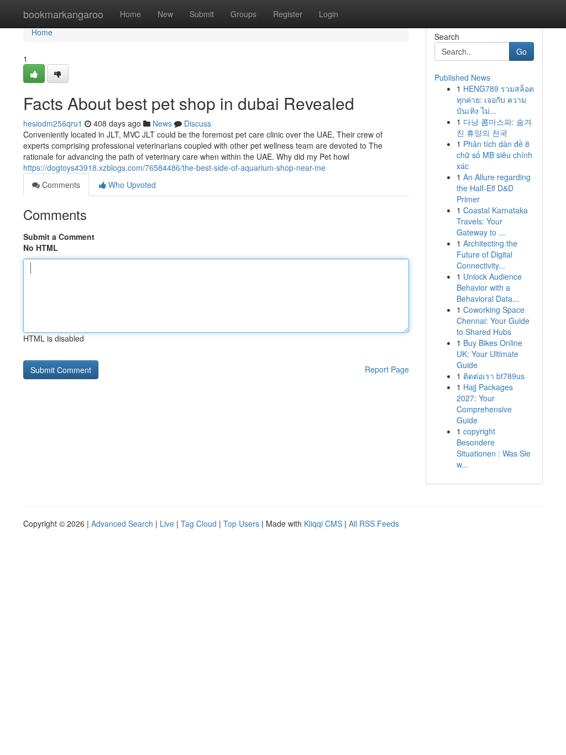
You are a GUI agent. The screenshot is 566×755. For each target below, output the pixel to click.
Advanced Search (122, 523)
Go (521, 51)
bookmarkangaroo (63, 14)
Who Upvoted (131, 184)
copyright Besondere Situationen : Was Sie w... (494, 448)
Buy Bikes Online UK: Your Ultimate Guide (489, 353)
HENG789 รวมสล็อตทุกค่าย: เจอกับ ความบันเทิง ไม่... (495, 99)
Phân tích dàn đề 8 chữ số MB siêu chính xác (494, 154)
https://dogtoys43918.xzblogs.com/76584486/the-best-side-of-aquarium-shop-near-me (174, 167)
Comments (60, 184)
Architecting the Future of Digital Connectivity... (487, 254)
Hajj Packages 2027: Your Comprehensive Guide (485, 403)
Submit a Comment (59, 236)
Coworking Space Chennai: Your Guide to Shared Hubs (493, 320)
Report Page (387, 369)
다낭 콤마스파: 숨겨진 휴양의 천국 (494, 127)
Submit (202, 13)
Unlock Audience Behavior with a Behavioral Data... (489, 287)
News (162, 123)
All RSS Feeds (374, 523)
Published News (462, 77)
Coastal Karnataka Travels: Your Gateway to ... (492, 221)
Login (328, 13)
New (165, 13)
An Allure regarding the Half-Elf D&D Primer (494, 188)
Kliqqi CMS (323, 523)
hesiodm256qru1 (52, 123)
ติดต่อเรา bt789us (494, 375)
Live (167, 523)
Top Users (241, 523)
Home (130, 13)
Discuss (197, 123)
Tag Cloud (199, 523)
